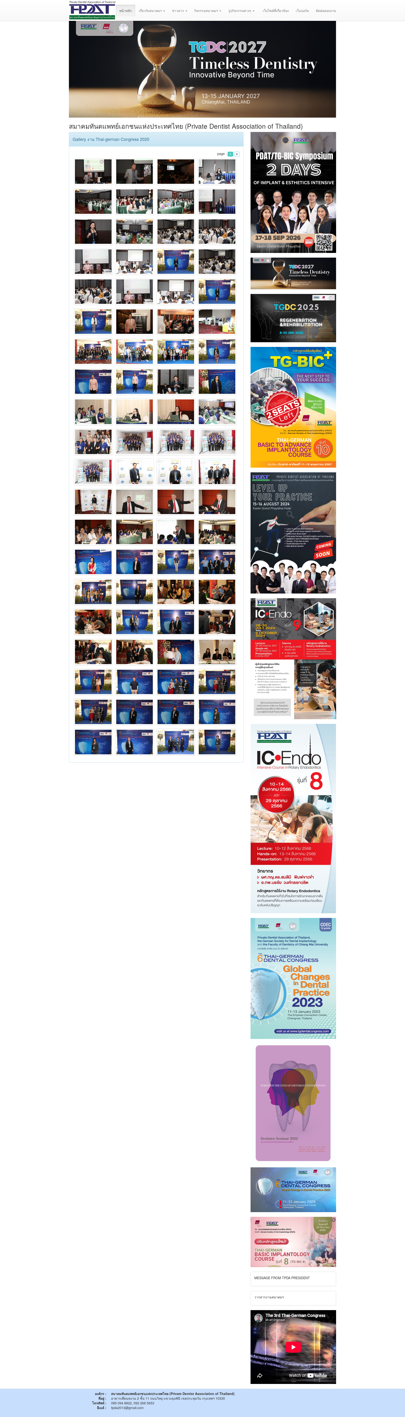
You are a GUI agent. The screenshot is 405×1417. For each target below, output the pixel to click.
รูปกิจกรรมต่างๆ (240, 10)
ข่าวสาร (178, 10)
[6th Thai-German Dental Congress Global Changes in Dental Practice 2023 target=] (293, 978)
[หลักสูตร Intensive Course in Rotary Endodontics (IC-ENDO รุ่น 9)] (293, 658)
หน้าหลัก (125, 10)
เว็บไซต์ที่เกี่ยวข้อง (276, 10)
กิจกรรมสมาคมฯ (206, 10)
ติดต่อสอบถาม (326, 10)
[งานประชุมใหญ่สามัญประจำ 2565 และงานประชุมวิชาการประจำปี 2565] (293, 1102)
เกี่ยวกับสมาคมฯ (151, 10)
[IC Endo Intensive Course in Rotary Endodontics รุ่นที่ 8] (293, 818)
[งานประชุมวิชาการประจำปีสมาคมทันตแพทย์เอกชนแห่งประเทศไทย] (293, 532)
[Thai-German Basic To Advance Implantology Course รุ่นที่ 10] (293, 406)
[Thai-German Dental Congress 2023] (293, 1189)
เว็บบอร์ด (302, 10)
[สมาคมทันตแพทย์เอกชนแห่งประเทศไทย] (92, 10)
